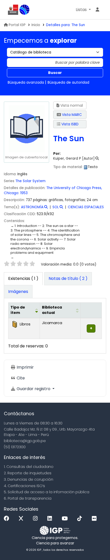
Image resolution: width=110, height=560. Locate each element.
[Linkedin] (50, 518)
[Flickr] (95, 518)
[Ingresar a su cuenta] (97, 9)
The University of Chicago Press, (74, 187)
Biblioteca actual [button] (52, 310)
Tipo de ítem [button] (17, 310)
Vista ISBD (69, 124)
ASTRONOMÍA (32, 207)
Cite (20, 378)
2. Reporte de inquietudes (27, 473)
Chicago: (11, 193)
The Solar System (30, 181)
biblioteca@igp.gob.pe (25, 440)
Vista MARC (71, 114)
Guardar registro (33, 389)
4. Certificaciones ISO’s (24, 485)
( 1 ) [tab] (23, 278)
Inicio (35, 25)
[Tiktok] (80, 518)
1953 (24, 193)
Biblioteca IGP (24, 10)
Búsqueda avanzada (26, 82)
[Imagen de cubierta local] (26, 128)
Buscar (55, 72)
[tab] (68, 279)
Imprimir (25, 367)
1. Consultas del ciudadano (28, 466)
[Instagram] (36, 518)
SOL (55, 207)
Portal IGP (17, 25)
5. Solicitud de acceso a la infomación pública (46, 492)
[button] (83, 9)
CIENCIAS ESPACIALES (86, 207)
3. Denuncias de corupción (28, 479)
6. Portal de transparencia (27, 498)
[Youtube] (66, 518)
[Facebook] (8, 518)
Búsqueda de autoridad (68, 82)
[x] (22, 518)
